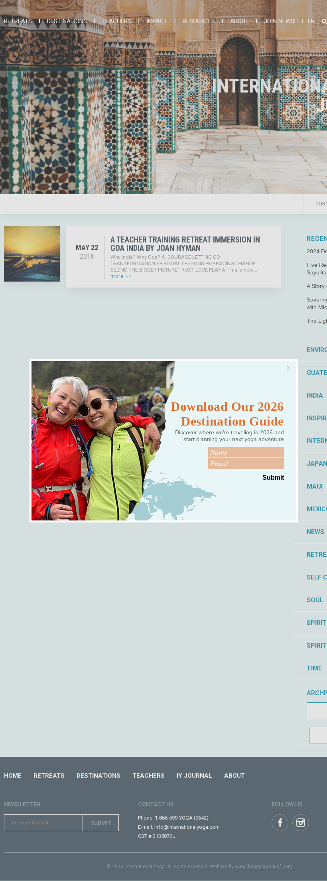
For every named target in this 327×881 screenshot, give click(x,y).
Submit (273, 477)
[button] (290, 363)
